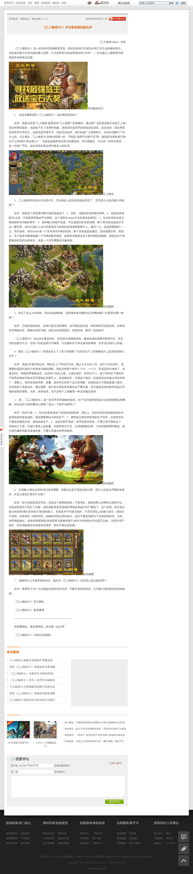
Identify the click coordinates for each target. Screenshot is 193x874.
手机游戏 (84, 838)
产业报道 (25, 838)
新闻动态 (24, 19)
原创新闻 (25, 843)
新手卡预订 (135, 843)
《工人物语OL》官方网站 (29, 601)
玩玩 (30, 3)
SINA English (122, 856)
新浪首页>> (10, 3)
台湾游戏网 (48, 838)
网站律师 (110, 856)
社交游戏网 (48, 843)
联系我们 (88, 856)
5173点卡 (170, 843)
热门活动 (158, 833)
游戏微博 (121, 843)
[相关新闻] (183, 848)
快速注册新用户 (62, 765)
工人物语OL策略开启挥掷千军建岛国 (31, 660)
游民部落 (84, 843)
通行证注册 (136, 856)
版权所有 (101, 868)
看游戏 (132, 833)
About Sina (57, 856)
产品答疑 (147, 856)
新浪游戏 (20, 3)
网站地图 (67, 856)
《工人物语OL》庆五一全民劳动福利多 (32, 680)
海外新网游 (11, 843)
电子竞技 (96, 838)
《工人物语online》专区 (112, 42)
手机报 (169, 838)
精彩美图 (121, 833)
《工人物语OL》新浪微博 (29, 610)
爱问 (168, 833)
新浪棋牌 (45, 3)
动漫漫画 (158, 838)
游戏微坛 (133, 838)
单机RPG (84, 833)
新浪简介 (45, 856)
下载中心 (96, 843)
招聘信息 (99, 856)
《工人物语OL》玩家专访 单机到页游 (31, 673)
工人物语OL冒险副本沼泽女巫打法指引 (32, 700)
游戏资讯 (25, 833)
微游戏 (56, 3)
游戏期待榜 (11, 838)
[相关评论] (183, 836)
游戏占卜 (158, 843)
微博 (36, 3)
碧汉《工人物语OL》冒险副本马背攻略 (32, 667)
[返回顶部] (183, 862)
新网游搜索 (63, 843)
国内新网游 (11, 833)
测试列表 (62, 833)
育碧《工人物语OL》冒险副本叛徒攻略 (32, 693)
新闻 (64, 3)
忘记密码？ (60, 772)
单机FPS (98, 833)
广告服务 (78, 856)
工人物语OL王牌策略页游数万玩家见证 (32, 686)
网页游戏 (36, 19)
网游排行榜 (48, 833)
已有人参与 (115, 763)
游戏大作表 (63, 838)
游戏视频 (121, 838)
